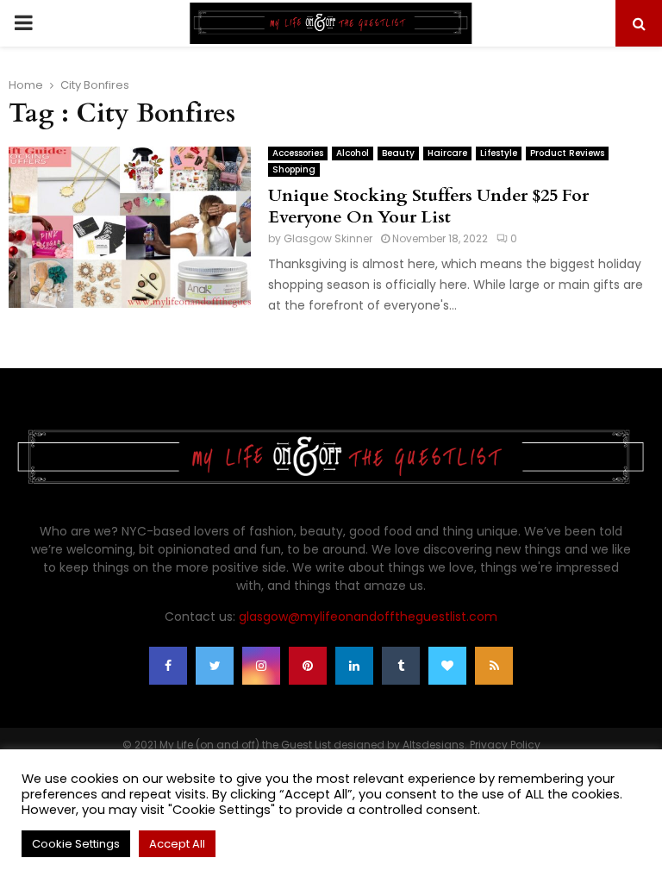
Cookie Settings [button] (76, 844)
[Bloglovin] (447, 666)
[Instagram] (261, 666)
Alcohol (352, 153)
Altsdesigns (434, 744)
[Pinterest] (308, 666)
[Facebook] (168, 666)
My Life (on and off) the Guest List (245, 744)
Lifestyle (498, 153)
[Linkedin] (354, 666)
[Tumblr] (401, 666)
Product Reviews (567, 153)
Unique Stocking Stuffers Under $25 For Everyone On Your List (428, 206)
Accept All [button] (177, 844)
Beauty (398, 153)
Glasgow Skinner (328, 238)
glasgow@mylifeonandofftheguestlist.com (368, 616)
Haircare (447, 153)
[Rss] (494, 666)
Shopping (293, 169)
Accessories (297, 153)
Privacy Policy (505, 744)
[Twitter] (215, 666)
